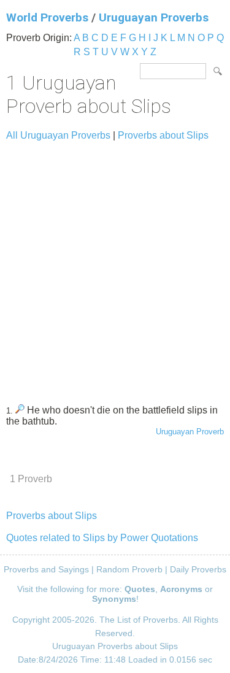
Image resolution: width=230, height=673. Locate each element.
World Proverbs (47, 17)
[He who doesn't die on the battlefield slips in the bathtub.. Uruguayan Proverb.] (20, 410)
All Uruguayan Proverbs (58, 135)
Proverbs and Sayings (46, 569)
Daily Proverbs (198, 569)
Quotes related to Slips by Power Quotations (102, 538)
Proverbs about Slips (163, 135)
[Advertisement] (115, 267)
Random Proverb (129, 569)
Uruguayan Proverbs (154, 17)
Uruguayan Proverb (190, 431)
